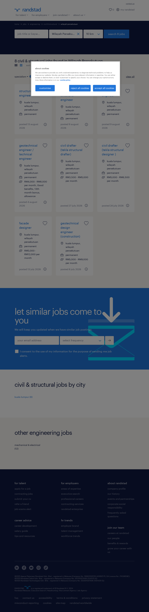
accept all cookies (104, 88)
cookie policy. (65, 80)
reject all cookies (80, 88)
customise (45, 88)
